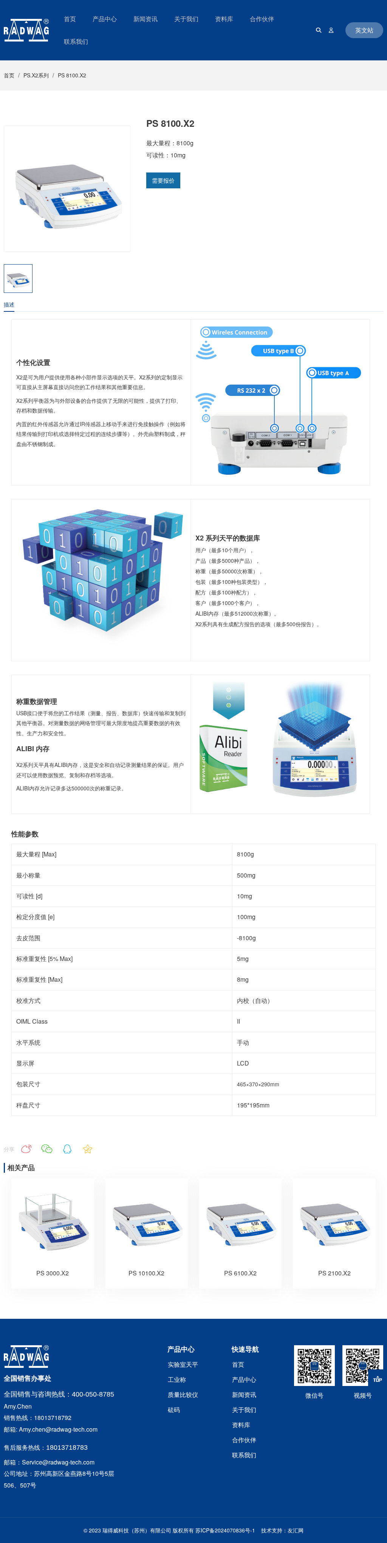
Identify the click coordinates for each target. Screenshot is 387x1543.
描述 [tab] (9, 304)
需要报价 (163, 180)
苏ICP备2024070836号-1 (225, 1530)
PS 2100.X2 (334, 1273)
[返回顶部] (377, 1379)
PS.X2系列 (36, 75)
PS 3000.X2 (52, 1273)
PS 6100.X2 (240, 1273)
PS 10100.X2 (146, 1273)
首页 (9, 75)
